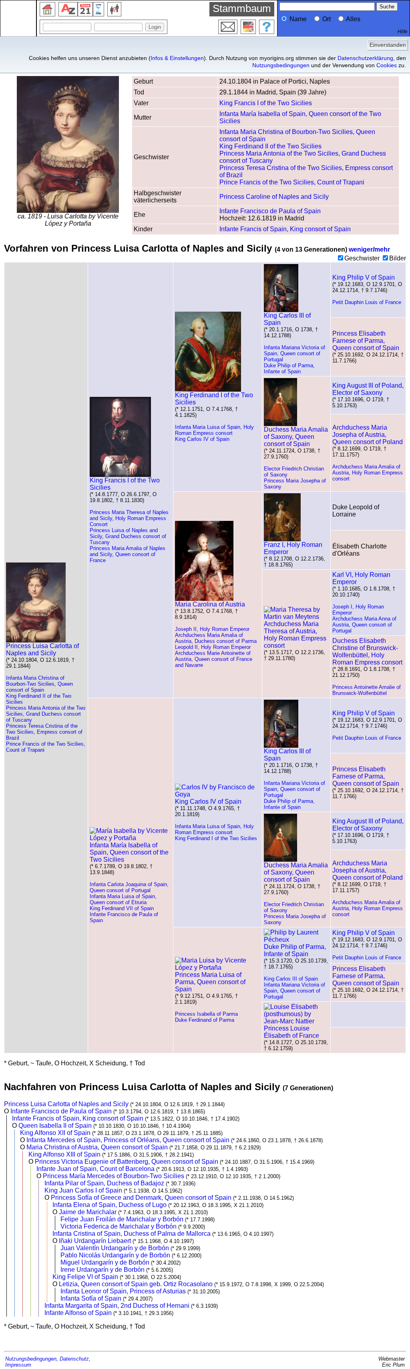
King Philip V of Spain (363, 277)
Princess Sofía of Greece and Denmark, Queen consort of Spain (141, 1197)
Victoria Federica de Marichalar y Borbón (118, 1226)
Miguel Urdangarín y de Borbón (104, 1262)
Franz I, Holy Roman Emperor (293, 548)
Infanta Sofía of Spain (90, 1298)
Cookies (386, 65)
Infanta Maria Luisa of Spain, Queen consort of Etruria (123, 899)
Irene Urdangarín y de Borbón (102, 1269)
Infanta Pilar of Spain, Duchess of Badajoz (104, 1183)
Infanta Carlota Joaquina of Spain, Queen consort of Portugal (129, 887)
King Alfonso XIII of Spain (64, 1154)
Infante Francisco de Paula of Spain (270, 211)
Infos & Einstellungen (177, 58)
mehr (382, 249)
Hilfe (403, 31)
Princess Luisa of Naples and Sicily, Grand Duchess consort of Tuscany (128, 536)
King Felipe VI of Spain (85, 1276)
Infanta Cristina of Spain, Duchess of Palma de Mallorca (131, 1233)
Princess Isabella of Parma (206, 1014)
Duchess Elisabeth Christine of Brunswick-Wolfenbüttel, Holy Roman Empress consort (367, 651)
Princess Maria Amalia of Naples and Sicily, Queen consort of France (127, 554)
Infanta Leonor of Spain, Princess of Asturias (123, 1291)
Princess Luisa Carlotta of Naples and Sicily (42, 649)
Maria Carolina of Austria (210, 604)
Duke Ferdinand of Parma (204, 1020)
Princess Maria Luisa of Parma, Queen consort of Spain (210, 982)
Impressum (18, 1365)
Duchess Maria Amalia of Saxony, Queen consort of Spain (296, 436)
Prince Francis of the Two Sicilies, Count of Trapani (291, 182)
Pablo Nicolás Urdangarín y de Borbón (115, 1255)
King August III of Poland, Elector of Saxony (368, 389)
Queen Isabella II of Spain (55, 1125)
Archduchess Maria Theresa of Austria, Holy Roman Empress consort (295, 634)
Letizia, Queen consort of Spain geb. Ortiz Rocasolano (136, 1284)
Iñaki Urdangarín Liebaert (95, 1240)
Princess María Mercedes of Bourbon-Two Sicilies (113, 1176)
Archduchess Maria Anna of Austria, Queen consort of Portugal (364, 625)
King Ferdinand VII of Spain (122, 908)
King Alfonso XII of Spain (55, 1132)
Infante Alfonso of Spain (78, 1312)
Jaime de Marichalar (88, 1212)
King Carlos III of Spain (287, 319)
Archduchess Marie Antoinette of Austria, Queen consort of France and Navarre (213, 659)
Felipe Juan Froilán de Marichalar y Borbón (121, 1219)
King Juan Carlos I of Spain (83, 1190)
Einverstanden (388, 45)
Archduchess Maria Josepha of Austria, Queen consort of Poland (367, 434)
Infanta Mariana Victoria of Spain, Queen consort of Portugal (294, 353)
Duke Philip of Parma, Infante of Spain (289, 368)
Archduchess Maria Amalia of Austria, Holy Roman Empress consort (367, 473)
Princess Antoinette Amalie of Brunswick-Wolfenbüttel (366, 690)
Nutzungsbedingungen (281, 65)
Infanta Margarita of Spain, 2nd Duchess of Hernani (116, 1305)
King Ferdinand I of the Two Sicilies (214, 399)
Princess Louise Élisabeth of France (291, 1032)
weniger (361, 249)
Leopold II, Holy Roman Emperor (213, 647)
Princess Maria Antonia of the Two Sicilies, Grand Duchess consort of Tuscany (45, 714)
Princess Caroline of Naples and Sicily (274, 196)
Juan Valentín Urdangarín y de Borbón (114, 1248)
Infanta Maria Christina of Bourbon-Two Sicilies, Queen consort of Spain (39, 684)
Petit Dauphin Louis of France (366, 302)
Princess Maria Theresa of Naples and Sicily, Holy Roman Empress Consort (129, 518)
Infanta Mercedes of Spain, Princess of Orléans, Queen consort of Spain (127, 1140)
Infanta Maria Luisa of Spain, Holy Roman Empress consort (214, 430)
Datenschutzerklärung (365, 58)
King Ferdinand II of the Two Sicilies (270, 146)
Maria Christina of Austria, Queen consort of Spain (97, 1147)
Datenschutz (74, 1359)
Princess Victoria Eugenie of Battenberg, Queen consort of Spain (126, 1161)
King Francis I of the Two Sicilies (265, 103)
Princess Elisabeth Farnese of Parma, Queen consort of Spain (365, 340)
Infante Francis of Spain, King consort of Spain (285, 229)
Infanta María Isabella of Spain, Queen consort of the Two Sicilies (129, 852)
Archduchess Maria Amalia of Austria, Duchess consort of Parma (216, 638)
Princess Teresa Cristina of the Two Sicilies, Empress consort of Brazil (44, 732)
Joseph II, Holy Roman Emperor (212, 629)
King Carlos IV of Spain (202, 439)
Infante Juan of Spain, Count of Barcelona (95, 1168)
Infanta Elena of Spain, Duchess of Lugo (109, 1204)
